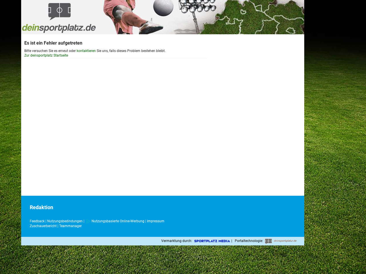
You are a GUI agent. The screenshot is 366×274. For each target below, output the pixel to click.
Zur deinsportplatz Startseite (46, 55)
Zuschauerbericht (43, 226)
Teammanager (70, 226)
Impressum (155, 221)
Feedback (37, 221)
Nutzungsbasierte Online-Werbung (118, 221)
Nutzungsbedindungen (65, 221)
